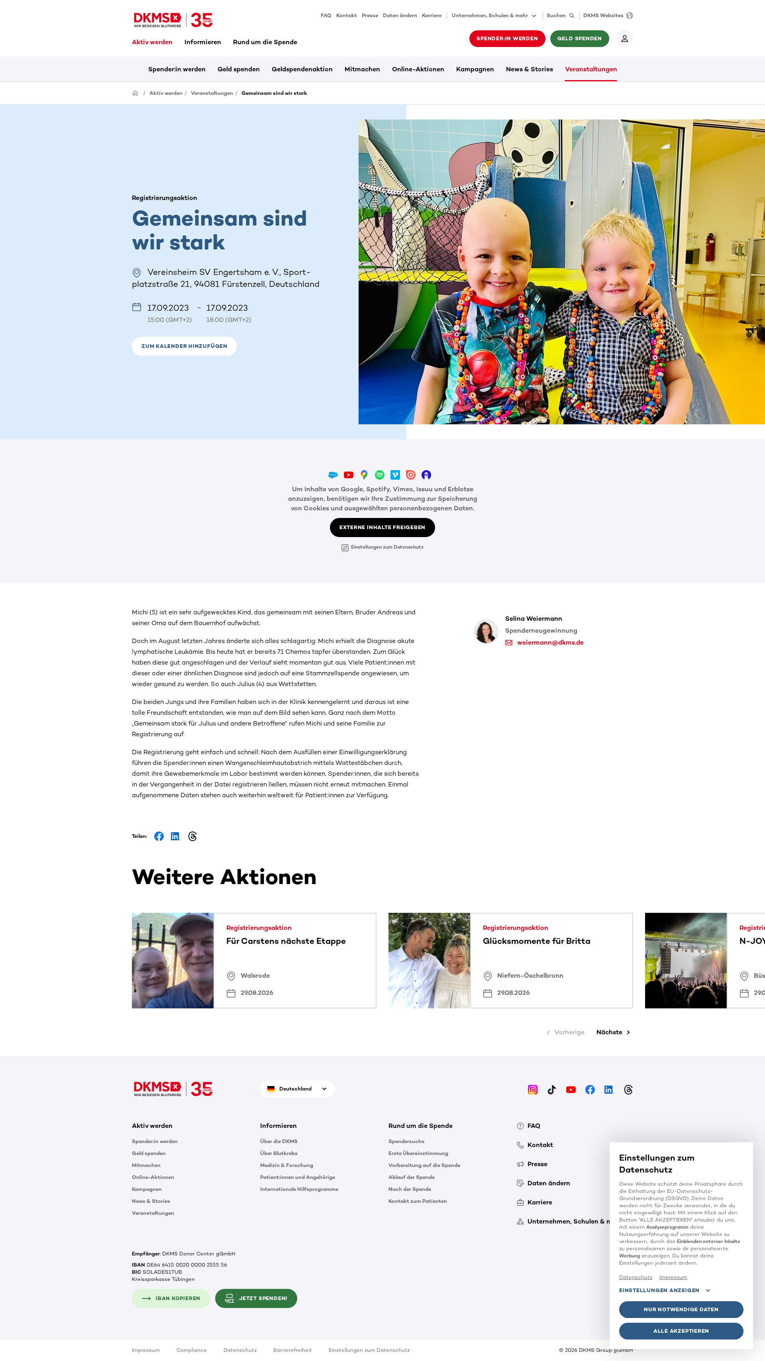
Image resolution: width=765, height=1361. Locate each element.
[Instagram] (532, 1088)
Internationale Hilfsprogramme (299, 1189)
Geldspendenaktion (302, 69)
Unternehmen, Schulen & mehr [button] (490, 15)
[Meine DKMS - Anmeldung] (624, 38)
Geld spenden (239, 69)
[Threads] (628, 1088)
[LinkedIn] (609, 1088)
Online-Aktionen (418, 69)
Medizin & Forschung (286, 1165)
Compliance (192, 1350)
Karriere (431, 15)
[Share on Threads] (192, 836)
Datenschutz (240, 1350)
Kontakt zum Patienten (417, 1201)
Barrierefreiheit (292, 1350)
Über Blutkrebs (279, 1153)
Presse (370, 15)
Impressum (146, 1350)
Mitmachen (362, 69)
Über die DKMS (279, 1141)
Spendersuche (406, 1141)
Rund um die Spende (265, 42)
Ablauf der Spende (411, 1177)
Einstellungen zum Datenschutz (387, 547)
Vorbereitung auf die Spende (424, 1165)
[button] (184, 346)
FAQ (326, 15)
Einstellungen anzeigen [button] (659, 1290)
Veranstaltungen (591, 69)
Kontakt (346, 15)
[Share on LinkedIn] (175, 836)
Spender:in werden (177, 69)
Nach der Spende (409, 1189)
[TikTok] (552, 1088)
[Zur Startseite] (173, 20)
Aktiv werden (152, 42)
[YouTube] (571, 1088)
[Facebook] (590, 1088)
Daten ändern (400, 15)
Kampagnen (475, 69)
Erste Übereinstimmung (418, 1153)
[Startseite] (135, 93)
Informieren (202, 42)
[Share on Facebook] (159, 836)
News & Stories (529, 69)
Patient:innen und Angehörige (297, 1177)
